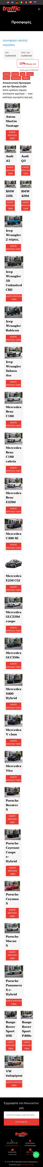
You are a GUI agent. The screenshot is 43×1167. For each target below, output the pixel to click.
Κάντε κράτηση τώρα (12, 135)
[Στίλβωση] (31, 2)
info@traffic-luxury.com (12, 1153)
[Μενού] (39, 9)
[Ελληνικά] (12, 2)
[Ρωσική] (35, 2)
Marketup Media (27, 1165)
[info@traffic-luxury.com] (12, 1150)
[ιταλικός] (21, 2)
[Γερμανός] (17, 2)
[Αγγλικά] (8, 2)
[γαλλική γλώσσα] (26, 2)
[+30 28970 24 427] (12, 1141)
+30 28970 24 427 (12, 1143)
